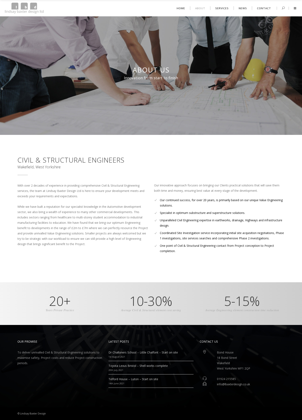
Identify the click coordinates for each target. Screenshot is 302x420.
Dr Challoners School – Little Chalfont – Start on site (143, 352)
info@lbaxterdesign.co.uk (233, 384)
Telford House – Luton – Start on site (133, 379)
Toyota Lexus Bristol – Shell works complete (138, 366)
